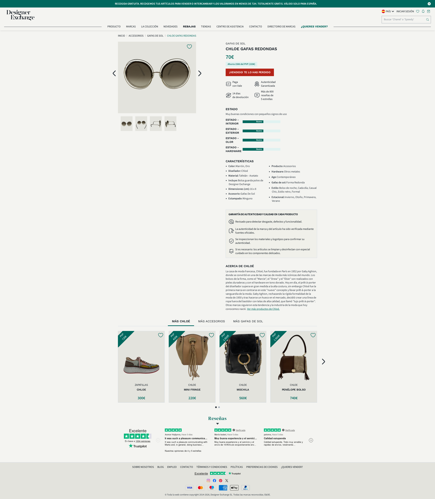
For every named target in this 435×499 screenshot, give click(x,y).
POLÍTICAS (237, 467)
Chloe (141, 389)
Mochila (243, 389)
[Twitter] (226, 480)
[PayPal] (245, 488)
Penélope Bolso (294, 389)
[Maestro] (212, 488)
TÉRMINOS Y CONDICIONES (211, 467)
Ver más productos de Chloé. (263, 309)
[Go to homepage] (20, 15)
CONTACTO (186, 467)
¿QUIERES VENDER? (292, 467)
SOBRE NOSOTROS (143, 467)
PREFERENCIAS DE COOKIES (262, 467)
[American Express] (223, 488)
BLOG (160, 467)
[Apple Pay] (234, 488)
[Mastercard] (200, 488)
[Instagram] (208, 480)
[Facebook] (214, 480)
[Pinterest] (220, 480)
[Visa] (189, 488)
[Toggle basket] (429, 11)
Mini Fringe (192, 389)
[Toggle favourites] (418, 11)
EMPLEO (172, 467)
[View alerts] (424, 12)
